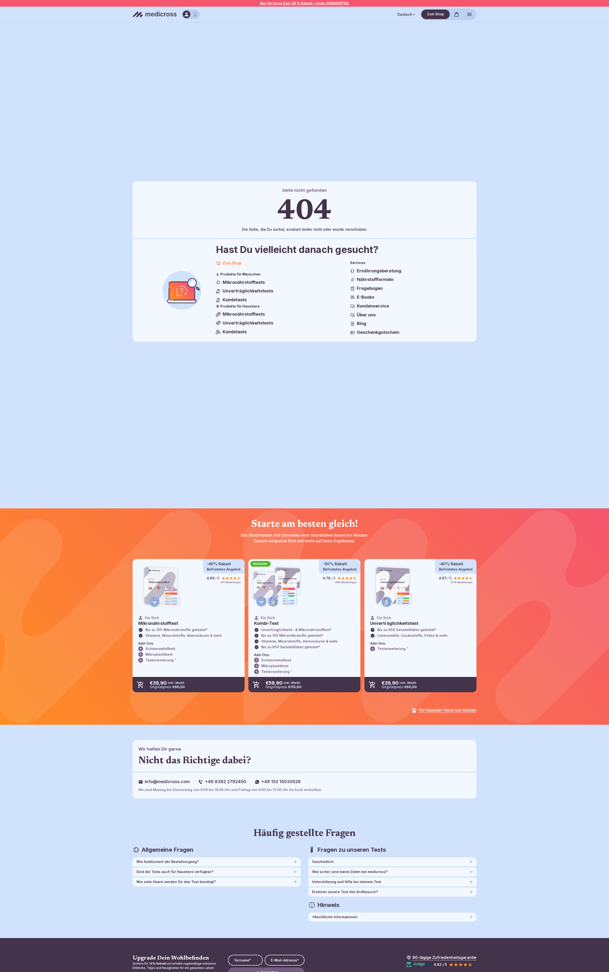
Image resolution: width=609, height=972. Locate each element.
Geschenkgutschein (378, 332)
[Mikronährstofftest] (161, 586)
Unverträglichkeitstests (248, 290)
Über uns (366, 314)
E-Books (365, 297)
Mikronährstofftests (244, 282)
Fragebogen (370, 288)
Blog (361, 323)
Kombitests (235, 299)
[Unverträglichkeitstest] (393, 586)
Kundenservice (373, 305)
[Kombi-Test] (276, 586)
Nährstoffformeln (375, 279)
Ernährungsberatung (379, 270)
